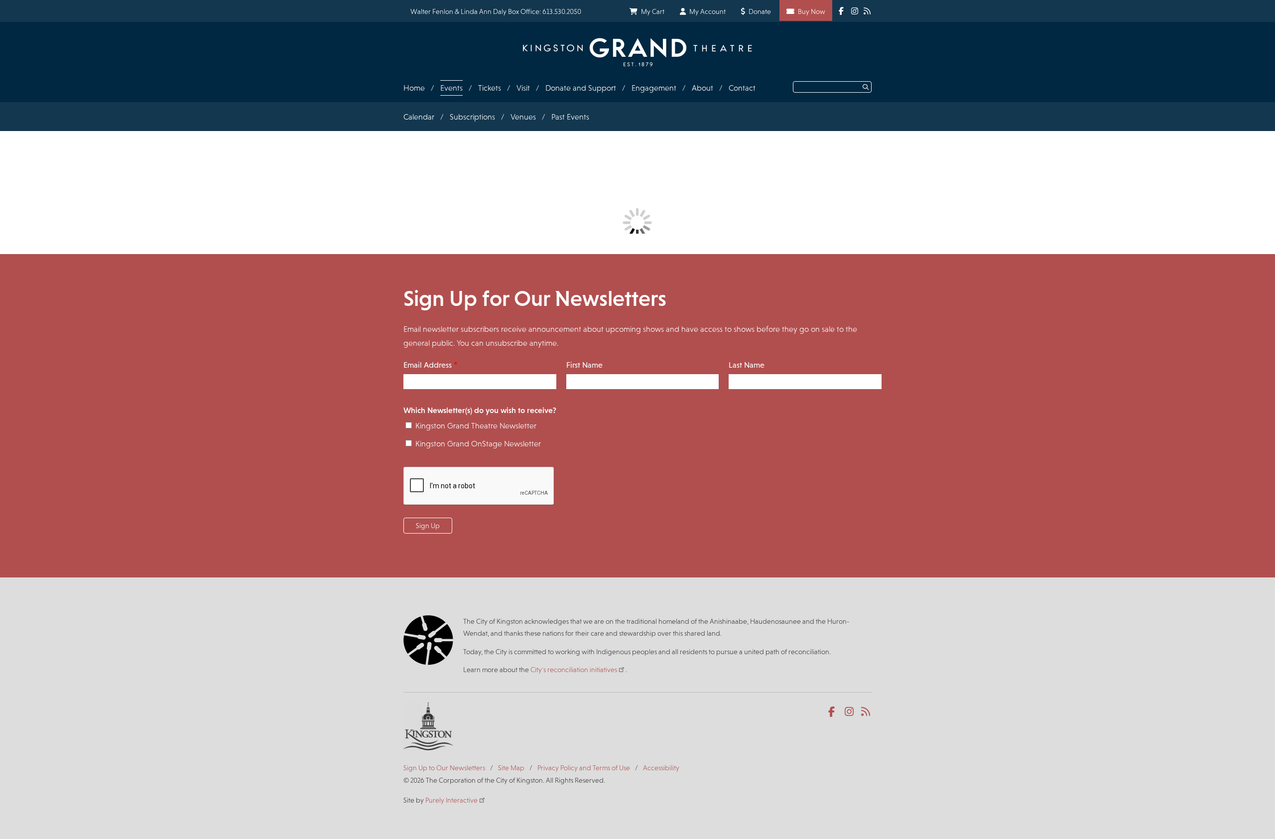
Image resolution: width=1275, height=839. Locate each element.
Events (451, 88)
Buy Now (811, 11)
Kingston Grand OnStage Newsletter (478, 443)
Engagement (654, 88)
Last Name (747, 365)
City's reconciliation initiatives (573, 670)
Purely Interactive (451, 800)
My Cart (652, 11)
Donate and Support (580, 88)
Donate (760, 11)
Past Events (570, 117)
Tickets (489, 88)
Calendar (418, 117)
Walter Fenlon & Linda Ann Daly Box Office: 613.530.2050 (495, 11)
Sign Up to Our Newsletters (444, 768)
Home (414, 88)
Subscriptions (472, 117)
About (702, 88)
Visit (523, 88)
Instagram (850, 711)
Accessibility (661, 768)
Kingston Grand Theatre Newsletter (475, 425)
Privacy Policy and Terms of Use (583, 768)
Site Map (511, 768)
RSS (866, 711)
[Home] (637, 52)
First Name (584, 365)
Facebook (833, 711)
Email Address (427, 365)
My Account (707, 11)
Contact (742, 88)
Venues (523, 117)
